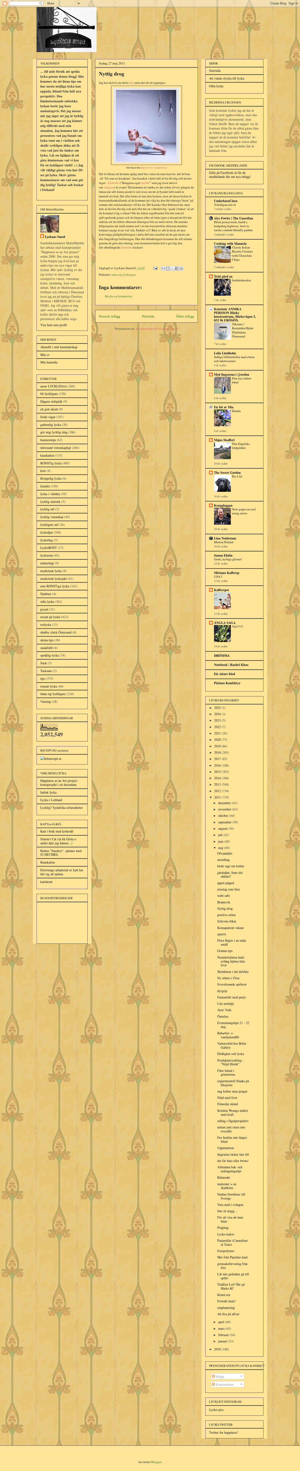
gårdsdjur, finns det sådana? (230, 874)
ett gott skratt (49, 409)
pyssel (44, 609)
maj (221, 847)
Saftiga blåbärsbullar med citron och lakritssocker (234, 359)
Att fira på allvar (228, 1314)
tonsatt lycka (48, 686)
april (221, 1322)
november (225, 809)
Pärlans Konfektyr (227, 682)
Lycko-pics (216, 1409)
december (225, 803)
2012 (218, 791)
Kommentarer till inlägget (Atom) (157, 328)
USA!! (218, 576)
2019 (218, 746)
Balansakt (223, 1177)
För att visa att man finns (230, 1219)
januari (223, 1341)
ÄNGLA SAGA (225, 622)
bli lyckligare (49, 393)
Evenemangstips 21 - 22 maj (233, 1024)
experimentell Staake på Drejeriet (233, 1083)
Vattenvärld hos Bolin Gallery (231, 1045)
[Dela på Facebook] (176, 268)
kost (43, 470)
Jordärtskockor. (241, 280)
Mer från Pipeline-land (232, 1257)
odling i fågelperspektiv (233, 1121)
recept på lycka (50, 617)
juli (221, 835)
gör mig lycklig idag (54, 432)
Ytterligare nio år (225, 205)
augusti (223, 828)
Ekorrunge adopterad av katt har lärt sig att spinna (61, 872)
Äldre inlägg (185, 316)
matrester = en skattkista (226, 1186)
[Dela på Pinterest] (181, 268)
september (225, 822)
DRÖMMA (222, 655)
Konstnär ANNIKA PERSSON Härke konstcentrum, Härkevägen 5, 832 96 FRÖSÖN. (235, 314)
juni (221, 841)
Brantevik (223, 902)
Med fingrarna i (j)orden (231, 374)
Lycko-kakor (225, 1234)
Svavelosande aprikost (232, 984)
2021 (218, 733)
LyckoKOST (48, 547)
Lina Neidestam (225, 538)
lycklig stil (47, 509)
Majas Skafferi (224, 439)
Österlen (222, 1016)
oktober (223, 815)
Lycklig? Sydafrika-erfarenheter (61, 807)
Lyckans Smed (55, 236)
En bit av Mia (223, 407)
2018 (218, 752)
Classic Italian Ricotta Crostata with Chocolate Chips (242, 253)
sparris (221, 934)
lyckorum (46, 555)
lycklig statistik (50, 501)
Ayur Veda (224, 1010)
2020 (218, 739)
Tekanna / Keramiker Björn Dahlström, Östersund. (242, 330)
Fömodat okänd (227, 1104)
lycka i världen (50, 494)
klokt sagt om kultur (230, 866)
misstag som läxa (228, 889)
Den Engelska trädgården (241, 446)
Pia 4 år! (237, 476)
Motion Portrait (224, 542)
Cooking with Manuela (230, 243)
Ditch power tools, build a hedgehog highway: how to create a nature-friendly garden (233, 226)
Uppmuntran (225, 1148)
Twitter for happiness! (223, 1432)
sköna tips (46, 640)
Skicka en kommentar (118, 296)
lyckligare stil (49, 524)
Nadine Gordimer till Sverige (231, 1196)
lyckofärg (46, 540)
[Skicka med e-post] (163, 268)
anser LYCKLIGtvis (53, 386)
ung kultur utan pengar (232, 1091)
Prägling (223, 1227)
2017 (218, 759)
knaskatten (47, 455)
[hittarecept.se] (50, 758)
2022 (218, 727)
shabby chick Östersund (55, 632)
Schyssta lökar (226, 921)
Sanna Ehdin (223, 555)
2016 (218, 765)
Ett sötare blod (224, 673)
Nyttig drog (225, 908)
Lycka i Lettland (51, 800)
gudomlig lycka (50, 424)
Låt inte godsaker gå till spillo (233, 1276)
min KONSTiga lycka (54, 586)
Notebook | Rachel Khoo (231, 664)
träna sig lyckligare (124, 274)
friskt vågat (47, 417)
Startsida (148, 316)
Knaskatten (47, 862)
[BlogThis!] (167, 268)
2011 (218, 797)
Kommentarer (224, 1384)
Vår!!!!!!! (237, 626)
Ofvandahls (224, 853)
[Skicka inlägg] (155, 268)
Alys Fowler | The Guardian (233, 218)
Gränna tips (224, 950)
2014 (218, 778)
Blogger (156, 1462)
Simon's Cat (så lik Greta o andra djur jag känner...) (58, 841)
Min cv (45, 354)
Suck (43, 663)
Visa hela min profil (53, 325)
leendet (45, 486)
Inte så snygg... (227, 1211)
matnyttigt (47, 563)
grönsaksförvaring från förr (232, 1265)
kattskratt (46, 881)
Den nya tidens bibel (241, 380)
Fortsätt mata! (226, 1301)
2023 (218, 720)
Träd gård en (223, 276)
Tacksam (46, 671)
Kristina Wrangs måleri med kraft (232, 1112)
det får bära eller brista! (233, 1160)
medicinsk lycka (51, 571)
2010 (218, 1349)
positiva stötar (226, 915)
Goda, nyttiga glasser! (228, 559)
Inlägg (219, 1376)
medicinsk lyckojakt (53, 578)
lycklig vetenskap (51, 517)
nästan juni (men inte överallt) (231, 1129)
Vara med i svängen (230, 1204)
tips (42, 678)
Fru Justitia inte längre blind (232, 1139)
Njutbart (45, 594)
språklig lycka (49, 655)
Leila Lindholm (225, 353)
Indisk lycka (48, 792)
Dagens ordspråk (51, 401)
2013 (218, 784)
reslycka (45, 624)
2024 (218, 714)
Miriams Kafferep (226, 572)
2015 (218, 771)
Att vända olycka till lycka (226, 78)
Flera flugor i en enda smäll (231, 942)
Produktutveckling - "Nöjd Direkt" (230, 1062)
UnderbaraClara (225, 200)
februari (224, 1335)
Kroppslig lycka (50, 478)
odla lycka (47, 601)
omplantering (226, 1307)
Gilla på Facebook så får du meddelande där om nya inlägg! (230, 174)
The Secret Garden (227, 472)
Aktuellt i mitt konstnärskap (58, 347)
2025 (218, 707)
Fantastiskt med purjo (231, 997)
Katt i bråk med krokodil (56, 831)
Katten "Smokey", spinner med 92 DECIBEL (61, 852)
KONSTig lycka (51, 463)
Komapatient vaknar (230, 927)
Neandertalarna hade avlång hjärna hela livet (231, 961)
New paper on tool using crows (244, 511)
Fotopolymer (225, 1251)
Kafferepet (221, 589)
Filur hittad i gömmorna (226, 1072)
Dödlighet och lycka (230, 1053)
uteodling (223, 859)
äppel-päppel (225, 883)
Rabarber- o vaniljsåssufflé (228, 1035)
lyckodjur (46, 532)
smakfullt (46, 648)
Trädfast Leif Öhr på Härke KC (231, 1286)
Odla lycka (216, 86)
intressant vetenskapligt (55, 447)
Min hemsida (48, 362)
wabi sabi (223, 895)
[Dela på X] (172, 268)
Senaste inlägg (109, 316)
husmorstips (48, 440)
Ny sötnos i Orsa (228, 978)
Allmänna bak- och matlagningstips (229, 1169)
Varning (45, 701)
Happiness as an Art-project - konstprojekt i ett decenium (59, 782)
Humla (236, 411)
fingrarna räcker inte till (233, 1154)
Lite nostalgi (225, 1003)
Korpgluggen (223, 505)
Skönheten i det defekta (232, 971)
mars (221, 1328)
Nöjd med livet (227, 1097)
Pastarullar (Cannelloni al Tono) (232, 1242)
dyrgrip (222, 991)
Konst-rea (223, 1294)
